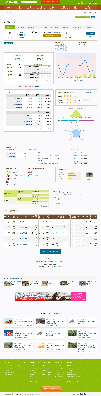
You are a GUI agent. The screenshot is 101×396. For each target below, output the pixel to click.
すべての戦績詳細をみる (50, 251)
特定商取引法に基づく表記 (73, 376)
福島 (39, 161)
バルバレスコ (60, 221)
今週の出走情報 (8, 374)
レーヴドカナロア (33, 177)
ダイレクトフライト (34, 171)
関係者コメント (32, 27)
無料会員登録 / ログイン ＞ (50, 1)
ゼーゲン (11, 174)
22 (29, 98)
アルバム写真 (77, 27)
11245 (38, 107)
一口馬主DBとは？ (82, 3)
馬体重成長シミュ (34, 379)
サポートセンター (59, 372)
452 (29, 104)
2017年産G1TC (18, 98)
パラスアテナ (60, 243)
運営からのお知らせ (72, 365)
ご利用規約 (69, 370)
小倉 (50, 161)
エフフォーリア (33, 178)
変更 (37, 86)
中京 (50, 158)
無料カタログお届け (93, 3)
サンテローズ (60, 232)
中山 (39, 155)
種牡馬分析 (32, 376)
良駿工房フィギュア (72, 381)
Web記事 (66, 27)
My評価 (87, 92)
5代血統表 (45, 206)
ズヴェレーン (12, 171)
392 (39, 101)
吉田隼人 (76, 161)
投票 (93, 17)
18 (39, 115)
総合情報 (10, 27)
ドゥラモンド (32, 172)
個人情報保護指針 (71, 374)
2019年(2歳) (12, 156)
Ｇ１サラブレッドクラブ (53, 32)
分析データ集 (43, 27)
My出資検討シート (34, 365)
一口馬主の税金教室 (47, 368)
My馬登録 (90, 33)
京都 (50, 152)
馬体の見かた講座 (46, 370)
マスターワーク (61, 226)
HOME (6, 13)
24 (39, 98)
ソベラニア (70, 35)
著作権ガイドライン (72, 372)
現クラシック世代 (22, 365)
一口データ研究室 (46, 372)
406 (29, 101)
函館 (50, 163)
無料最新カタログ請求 (52, 35)
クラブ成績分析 (22, 368)
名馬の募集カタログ (47, 374)
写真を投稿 (8, 43)
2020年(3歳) (12, 153)
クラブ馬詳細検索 (9, 368)
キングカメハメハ (72, 33)
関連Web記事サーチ (82, 42)
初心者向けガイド (59, 374)
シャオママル (11, 184)
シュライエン (12, 177)
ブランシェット (33, 174)
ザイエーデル (12, 172)
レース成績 (21, 27)
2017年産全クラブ (18, 104)
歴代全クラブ (19, 107)
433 (39, 104)
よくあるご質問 (59, 376)
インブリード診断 (34, 381)
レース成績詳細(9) (10, 211)
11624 (28, 107)
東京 (39, 152)
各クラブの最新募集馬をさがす (13, 278)
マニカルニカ (32, 175)
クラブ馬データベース (10, 365)
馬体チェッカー (34, 370)
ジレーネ (12, 13)
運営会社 (69, 379)
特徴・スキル (54, 27)
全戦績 (59, 42)
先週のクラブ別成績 (9, 372)
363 (39, 121)
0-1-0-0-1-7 (34, 34)
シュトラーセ (12, 178)
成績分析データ (10, 147)
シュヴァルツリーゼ (14, 175)
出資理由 (88, 27)
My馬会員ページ (59, 365)
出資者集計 (92, 92)
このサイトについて (72, 368)
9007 (39, 124)
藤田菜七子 (76, 158)
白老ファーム (71, 32)
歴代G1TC (19, 101)
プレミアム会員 (44, 80)
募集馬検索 (7, 370)
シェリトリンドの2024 (16, 282)
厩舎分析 (32, 374)
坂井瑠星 (76, 163)
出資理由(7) (61, 169)
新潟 (39, 158)
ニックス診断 (33, 372)
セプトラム (12, 181)
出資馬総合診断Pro (34, 368)
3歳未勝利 (22, 222)
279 (39, 118)
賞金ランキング (22, 370)
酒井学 (75, 155)
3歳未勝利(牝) (23, 227)
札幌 (39, 163)
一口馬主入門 (45, 365)
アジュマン (11, 182)
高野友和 (22, 35)
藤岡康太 (76, 152)
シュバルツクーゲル (14, 180)
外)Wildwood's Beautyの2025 (33, 282)
